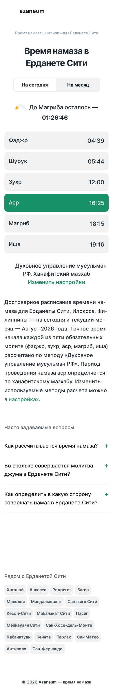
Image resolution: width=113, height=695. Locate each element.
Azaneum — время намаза (65, 681)
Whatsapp (87, 546)
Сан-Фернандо (47, 648)
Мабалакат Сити (53, 613)
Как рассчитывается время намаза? (51, 446)
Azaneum (32, 10)
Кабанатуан (18, 636)
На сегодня (35, 85)
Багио (83, 589)
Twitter (38, 546)
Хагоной (15, 589)
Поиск (87, 11)
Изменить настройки (56, 282)
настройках (24, 399)
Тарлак (64, 636)
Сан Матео (88, 636)
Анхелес (38, 589)
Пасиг (82, 613)
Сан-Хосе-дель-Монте (69, 625)
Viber (62, 546)
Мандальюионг (46, 601)
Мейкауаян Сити (23, 625)
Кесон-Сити (19, 613)
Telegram (75, 546)
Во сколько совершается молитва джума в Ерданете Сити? (48, 470)
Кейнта (44, 636)
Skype (50, 546)
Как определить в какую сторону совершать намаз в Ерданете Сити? (50, 498)
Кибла (104, 11)
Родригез (61, 589)
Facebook (26, 546)
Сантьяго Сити (82, 601)
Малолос (16, 601)
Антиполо (16, 648)
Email (99, 546)
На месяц (78, 85)
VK (14, 546)
